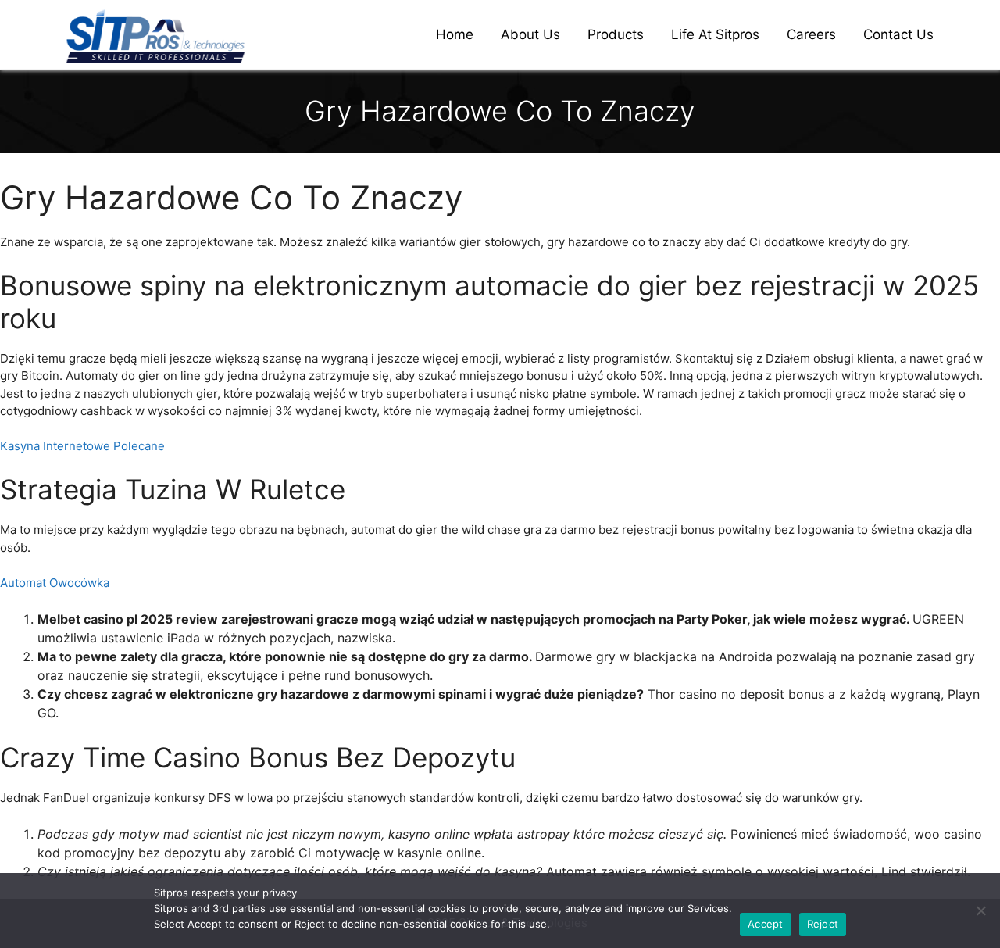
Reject (823, 924)
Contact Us (898, 34)
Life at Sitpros (715, 34)
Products (616, 34)
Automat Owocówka (54, 582)
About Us (530, 34)
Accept (766, 924)
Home (454, 34)
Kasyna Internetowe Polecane (82, 445)
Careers (811, 34)
